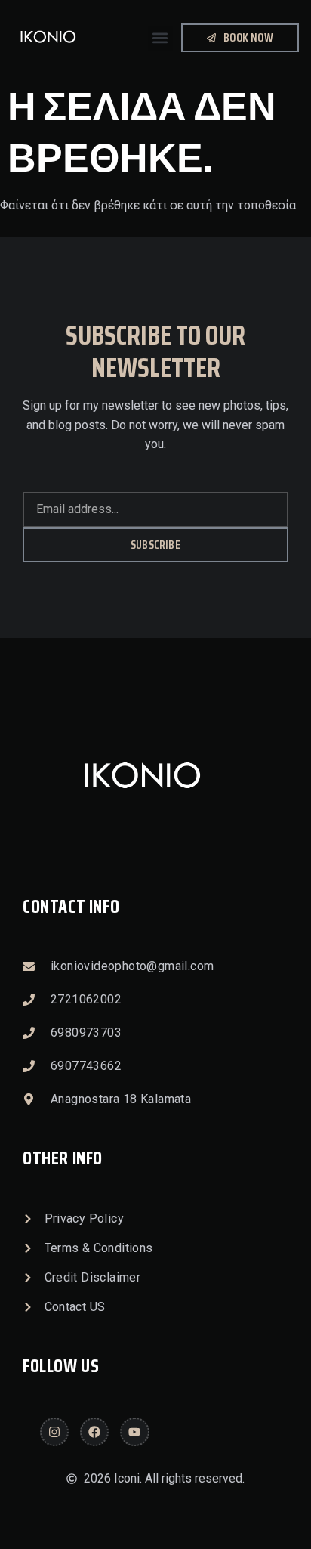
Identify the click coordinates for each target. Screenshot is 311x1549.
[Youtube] (134, 1432)
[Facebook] (94, 1432)
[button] (160, 38)
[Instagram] (54, 1432)
